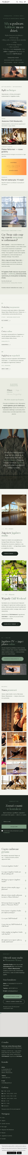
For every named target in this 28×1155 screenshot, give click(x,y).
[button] (22, 1)
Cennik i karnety (6, 1123)
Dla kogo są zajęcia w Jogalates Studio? (11, 880)
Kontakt (4, 1138)
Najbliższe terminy (10, 624)
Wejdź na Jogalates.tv (11, 658)
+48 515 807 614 (13, 988)
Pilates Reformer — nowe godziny (12, 150)
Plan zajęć (4, 1126)
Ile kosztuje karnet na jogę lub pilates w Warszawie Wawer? (11, 904)
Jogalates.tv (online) (7, 1135)
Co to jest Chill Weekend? (9, 918)
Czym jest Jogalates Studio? (10, 866)
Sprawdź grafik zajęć (12, 996)
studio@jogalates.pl (12, 991)
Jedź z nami (5, 368)
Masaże (3, 1132)
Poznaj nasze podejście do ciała (12, 287)
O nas (3, 1117)
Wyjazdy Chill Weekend (8, 1129)
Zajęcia (3, 1120)
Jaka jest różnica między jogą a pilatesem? (11, 888)
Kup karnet (5, 320)
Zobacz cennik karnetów (14, 1001)
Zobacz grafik (8, 553)
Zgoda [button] (19, 1152)
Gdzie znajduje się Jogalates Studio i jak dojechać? (12, 933)
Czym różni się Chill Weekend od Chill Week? (12, 925)
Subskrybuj (5, 344)
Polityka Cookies (11, 1152)
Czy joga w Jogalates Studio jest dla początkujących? (11, 873)
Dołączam (14, 826)
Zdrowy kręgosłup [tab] (14, 394)
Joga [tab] (17, 390)
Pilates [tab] (9, 390)
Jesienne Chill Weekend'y (12, 121)
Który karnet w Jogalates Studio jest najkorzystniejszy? (11, 911)
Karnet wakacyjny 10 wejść (13, 180)
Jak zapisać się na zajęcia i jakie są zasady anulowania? (12, 941)
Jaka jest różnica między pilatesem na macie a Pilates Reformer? (12, 896)
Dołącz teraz (9, 74)
